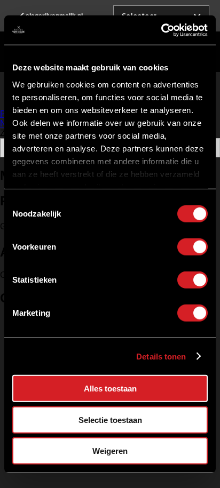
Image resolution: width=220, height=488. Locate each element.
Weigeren (110, 450)
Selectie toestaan (110, 419)
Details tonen (161, 356)
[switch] (192, 246)
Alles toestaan (110, 388)
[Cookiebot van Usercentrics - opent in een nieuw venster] (161, 30)
